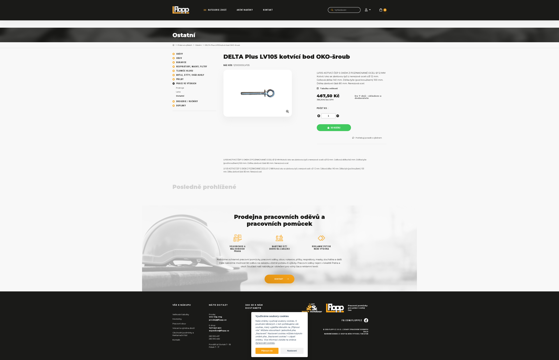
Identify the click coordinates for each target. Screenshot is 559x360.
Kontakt (268, 10)
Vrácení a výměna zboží (184, 328)
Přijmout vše (267, 351)
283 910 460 (214, 339)
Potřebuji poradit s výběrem (369, 138)
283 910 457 (214, 336)
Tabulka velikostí (329, 88)
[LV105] (257, 93)
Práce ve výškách (185, 45)
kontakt (279, 279)
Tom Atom (364, 334)
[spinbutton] (328, 115)
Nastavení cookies (331, 334)
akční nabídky (245, 10)
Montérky (177, 319)
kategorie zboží (217, 10)
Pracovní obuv (179, 323)
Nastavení (292, 351)
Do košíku (335, 128)
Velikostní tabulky (181, 314)
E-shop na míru (345, 334)
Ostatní (198, 45)
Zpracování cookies (265, 343)
